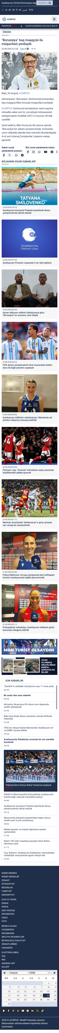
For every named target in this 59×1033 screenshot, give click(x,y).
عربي (25, 9)
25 (18, 1000)
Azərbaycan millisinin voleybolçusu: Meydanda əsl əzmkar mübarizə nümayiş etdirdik (27, 418)
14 (41, 991)
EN (10, 9)
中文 (31, 9)
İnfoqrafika (8, 914)
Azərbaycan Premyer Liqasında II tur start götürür (27, 263)
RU (6, 9)
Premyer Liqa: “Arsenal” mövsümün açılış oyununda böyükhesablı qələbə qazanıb (28, 471)
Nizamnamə (8, 933)
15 (48, 991)
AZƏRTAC (24, 93)
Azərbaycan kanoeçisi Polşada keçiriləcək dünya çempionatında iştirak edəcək (26, 211)
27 (34, 1000)
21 (41, 995)
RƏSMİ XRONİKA (9, 873)
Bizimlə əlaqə (9, 926)
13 (34, 991)
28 (41, 1000)
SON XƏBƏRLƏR (14, 680)
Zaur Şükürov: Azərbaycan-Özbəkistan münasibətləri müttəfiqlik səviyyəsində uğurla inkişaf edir (29, 854)
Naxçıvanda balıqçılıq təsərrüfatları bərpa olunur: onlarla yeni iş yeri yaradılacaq (27, 819)
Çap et (23, 49)
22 (48, 995)
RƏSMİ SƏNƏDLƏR (10, 876)
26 (25, 1000)
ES (20, 9)
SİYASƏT (6, 880)
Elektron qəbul (10, 952)
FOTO (4, 921)
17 (9, 995)
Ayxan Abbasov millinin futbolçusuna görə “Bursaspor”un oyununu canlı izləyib (23, 314)
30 (55, 1000)
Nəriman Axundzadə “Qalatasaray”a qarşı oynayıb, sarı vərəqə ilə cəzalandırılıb (27, 523)
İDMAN (7, 32)
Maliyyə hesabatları (13, 937)
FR (17, 9)
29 (48, 1000)
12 (25, 991)
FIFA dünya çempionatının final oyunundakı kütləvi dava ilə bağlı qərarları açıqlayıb (27, 366)
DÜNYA (5, 907)
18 (18, 995)
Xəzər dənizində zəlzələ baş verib (24, 26)
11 (18, 991)
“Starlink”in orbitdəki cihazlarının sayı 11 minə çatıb (29, 686)
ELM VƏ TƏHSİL (9, 899)
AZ (3, 9)
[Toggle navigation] (53, 19)
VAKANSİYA (7, 948)
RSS (3, 959)
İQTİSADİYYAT (8, 884)
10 (9, 991)
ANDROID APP (8, 963)
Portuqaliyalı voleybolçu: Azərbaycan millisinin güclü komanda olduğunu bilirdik (28, 628)
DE (13, 9)
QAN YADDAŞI (8, 910)
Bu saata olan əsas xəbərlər (17, 695)
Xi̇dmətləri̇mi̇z (9, 944)
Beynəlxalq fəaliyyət (14, 940)
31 (9, 1004)
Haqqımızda (8, 929)
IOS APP (5, 967)
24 (9, 1000)
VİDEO (5, 917)
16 (55, 991)
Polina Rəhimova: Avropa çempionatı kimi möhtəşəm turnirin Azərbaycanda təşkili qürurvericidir (28, 576)
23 (55, 995)
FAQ (3, 956)
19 (25, 995)
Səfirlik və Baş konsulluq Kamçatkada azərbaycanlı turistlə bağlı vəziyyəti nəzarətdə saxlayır (28, 795)
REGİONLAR (7, 887)
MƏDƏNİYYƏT (8, 895)
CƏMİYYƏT (7, 891)
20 (34, 995)
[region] (30, 774)
